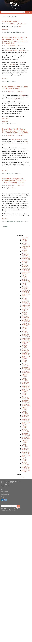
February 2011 (25, 465)
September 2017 (26, 356)
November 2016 (26, 370)
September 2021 (26, 294)
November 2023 (26, 269)
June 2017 (24, 360)
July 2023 (24, 275)
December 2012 (26, 434)
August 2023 (25, 273)
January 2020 (25, 319)
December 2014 (26, 401)
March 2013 (25, 430)
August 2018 (25, 342)
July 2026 (24, 239)
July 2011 (24, 458)
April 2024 (24, 264)
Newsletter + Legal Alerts (13, 32)
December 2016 (26, 368)
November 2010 (26, 467)
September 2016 (26, 372)
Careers (3, 496)
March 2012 (25, 447)
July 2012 (24, 441)
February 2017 (25, 365)
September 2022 (26, 282)
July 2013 (24, 425)
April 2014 (24, 412)
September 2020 (26, 308)
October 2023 (25, 271)
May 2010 (24, 471)
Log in (23, 477)
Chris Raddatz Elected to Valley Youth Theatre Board (15, 87)
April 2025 (24, 253)
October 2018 (25, 339)
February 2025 (25, 254)
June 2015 (24, 393)
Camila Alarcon (12, 188)
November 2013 (26, 419)
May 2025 (24, 251)
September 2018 (26, 341)
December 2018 (26, 337)
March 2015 (25, 397)
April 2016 (24, 379)
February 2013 (25, 432)
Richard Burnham (16, 139)
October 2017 (25, 354)
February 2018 (25, 350)
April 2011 (24, 462)
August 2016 (25, 374)
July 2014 (24, 408)
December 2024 (26, 257)
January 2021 (25, 302)
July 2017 (24, 359)
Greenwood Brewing (11, 50)
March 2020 (25, 316)
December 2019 (26, 320)
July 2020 (24, 310)
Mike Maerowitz (12, 64)
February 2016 (25, 382)
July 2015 (24, 392)
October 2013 (25, 421)
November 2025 (26, 246)
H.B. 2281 (21, 194)
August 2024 (25, 261)
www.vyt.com (5, 118)
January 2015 (25, 400)
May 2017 (24, 361)
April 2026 (24, 243)
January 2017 (25, 367)
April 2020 (24, 315)
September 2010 (26, 470)
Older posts (5, 226)
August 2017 (25, 357)
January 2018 (25, 352)
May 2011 (24, 460)
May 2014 (24, 411)
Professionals (5, 491)
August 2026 (25, 238)
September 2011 (26, 455)
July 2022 (24, 283)
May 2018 (24, 346)
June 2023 (24, 276)
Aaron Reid (21, 46)
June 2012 (24, 442)
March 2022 (25, 287)
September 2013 (26, 422)
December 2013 (26, 418)
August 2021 (25, 295)
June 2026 (24, 240)
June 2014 (24, 409)
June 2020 (24, 312)
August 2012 (25, 440)
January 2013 (25, 433)
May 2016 (24, 378)
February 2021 (25, 301)
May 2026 (24, 242)
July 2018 (24, 343)
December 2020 (26, 304)
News (8, 81)
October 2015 (25, 388)
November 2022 (26, 280)
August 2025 (25, 247)
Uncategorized (10, 173)
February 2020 (25, 317)
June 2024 (24, 262)
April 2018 (24, 348)
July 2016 (24, 375)
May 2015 (24, 394)
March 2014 (25, 414)
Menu (27, 12)
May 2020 (24, 313)
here (20, 26)
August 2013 (25, 423)
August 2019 (25, 326)
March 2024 (25, 265)
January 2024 (25, 266)
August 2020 (25, 309)
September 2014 (26, 405)
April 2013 (24, 429)
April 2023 (24, 279)
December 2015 (26, 385)
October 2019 (25, 323)
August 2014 (25, 407)
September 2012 (26, 438)
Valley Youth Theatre (18, 99)
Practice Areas (5, 490)
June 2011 (24, 459)
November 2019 (26, 321)
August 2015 (25, 390)
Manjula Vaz (22, 62)
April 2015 (24, 396)
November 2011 (26, 452)
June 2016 (24, 376)
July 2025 (24, 249)
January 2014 (25, 416)
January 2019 (25, 335)
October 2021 (25, 293)
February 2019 (25, 334)
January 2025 (25, 255)
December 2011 (26, 451)
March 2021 (25, 299)
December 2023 (26, 268)
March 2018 (25, 349)
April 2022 (24, 286)
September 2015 (26, 389)
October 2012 (25, 437)
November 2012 (26, 436)
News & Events (5, 494)
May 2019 (24, 330)
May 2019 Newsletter (10, 21)
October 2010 (25, 469)
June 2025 (24, 250)
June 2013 (24, 426)
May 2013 (24, 427)
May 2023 (24, 277)
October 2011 (25, 454)
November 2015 (26, 386)
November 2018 (26, 338)
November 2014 (26, 403)
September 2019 (26, 324)
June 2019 (24, 328)
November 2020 (26, 305)
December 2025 (26, 244)
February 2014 (25, 415)
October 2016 (25, 371)
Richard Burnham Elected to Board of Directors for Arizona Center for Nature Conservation (15, 131)
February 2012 (25, 448)
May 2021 (24, 297)
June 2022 (24, 284)
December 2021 (26, 290)
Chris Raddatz (22, 95)
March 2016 (25, 381)
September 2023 (26, 272)
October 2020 (25, 306)
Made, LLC (22, 50)
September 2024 (26, 260)
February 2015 (25, 398)
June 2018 (24, 345)
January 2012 (25, 449)
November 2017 (26, 353)
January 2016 (25, 383)
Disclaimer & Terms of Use (8, 510)
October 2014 (25, 404)
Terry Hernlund (22, 24)
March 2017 (25, 364)
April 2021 (24, 298)
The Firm (3, 493)
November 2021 (26, 291)
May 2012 (24, 444)
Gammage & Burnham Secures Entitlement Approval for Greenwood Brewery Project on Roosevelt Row (15, 40)
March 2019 (25, 332)
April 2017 (24, 363)
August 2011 (25, 456)
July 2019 (24, 327)
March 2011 (25, 463)
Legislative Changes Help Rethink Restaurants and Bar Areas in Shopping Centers (14, 180)
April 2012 (24, 445)
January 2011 (25, 466)
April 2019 (24, 331)
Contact (3, 497)
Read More (5, 29)
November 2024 (26, 258)
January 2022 (25, 288)
